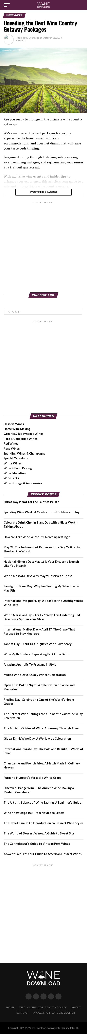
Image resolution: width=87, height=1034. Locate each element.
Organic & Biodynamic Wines (23, 433)
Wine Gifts (11, 478)
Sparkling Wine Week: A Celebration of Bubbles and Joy (42, 512)
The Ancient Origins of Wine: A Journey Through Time (41, 728)
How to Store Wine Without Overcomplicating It (37, 537)
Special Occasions (16, 458)
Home (10, 1007)
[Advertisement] (43, 247)
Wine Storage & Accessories (23, 483)
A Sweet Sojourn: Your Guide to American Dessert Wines (43, 854)
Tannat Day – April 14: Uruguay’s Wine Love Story (38, 644)
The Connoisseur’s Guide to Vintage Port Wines (37, 843)
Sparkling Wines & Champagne (24, 453)
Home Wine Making (17, 429)
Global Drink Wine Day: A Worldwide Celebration (37, 738)
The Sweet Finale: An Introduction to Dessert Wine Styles (43, 823)
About (76, 1007)
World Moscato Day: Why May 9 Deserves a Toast (38, 576)
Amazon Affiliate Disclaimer (54, 1012)
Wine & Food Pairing (18, 468)
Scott (22, 40)
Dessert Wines (14, 424)
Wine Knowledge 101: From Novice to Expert (34, 812)
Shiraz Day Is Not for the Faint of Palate (31, 502)
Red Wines (11, 443)
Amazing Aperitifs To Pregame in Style (30, 664)
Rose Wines (12, 448)
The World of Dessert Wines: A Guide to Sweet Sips (39, 833)
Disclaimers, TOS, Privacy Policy (43, 1007)
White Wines (13, 463)
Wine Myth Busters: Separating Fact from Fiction (37, 654)
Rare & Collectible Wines (20, 438)
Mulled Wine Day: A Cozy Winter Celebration (35, 674)
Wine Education (15, 473)
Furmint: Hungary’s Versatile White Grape (32, 777)
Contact (22, 1012)
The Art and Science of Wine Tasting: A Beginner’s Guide (42, 802)
